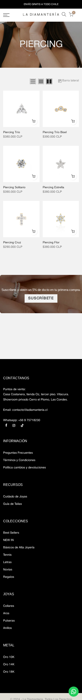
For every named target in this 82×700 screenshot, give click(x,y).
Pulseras (9, 620)
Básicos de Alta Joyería (18, 547)
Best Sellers (11, 533)
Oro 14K (8, 664)
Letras (7, 562)
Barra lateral (70, 80)
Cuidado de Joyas (15, 496)
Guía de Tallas (12, 504)
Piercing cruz (12, 242)
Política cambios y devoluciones (24, 467)
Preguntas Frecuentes (18, 453)
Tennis (7, 555)
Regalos (8, 577)
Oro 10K (8, 657)
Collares (8, 606)
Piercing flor (51, 242)
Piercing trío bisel (55, 132)
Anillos (7, 628)
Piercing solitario (14, 187)
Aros (6, 613)
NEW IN (8, 540)
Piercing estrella (53, 187)
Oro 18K (8, 672)
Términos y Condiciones (19, 460)
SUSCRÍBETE (41, 298)
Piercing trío (11, 132)
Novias (7, 569)
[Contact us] (74, 692)
